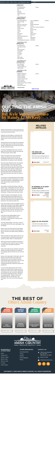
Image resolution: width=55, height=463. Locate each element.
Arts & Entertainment (21, 7)
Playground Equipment (34, 24)
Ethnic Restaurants (21, 49)
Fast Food (19, 52)
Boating (18, 27)
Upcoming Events (24, 352)
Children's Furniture (21, 76)
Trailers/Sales (33, 37)
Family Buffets (20, 50)
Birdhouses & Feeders (21, 25)
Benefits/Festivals (20, 8)
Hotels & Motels (20, 68)
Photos (15, 2)
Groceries (19, 34)
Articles (7, 2)
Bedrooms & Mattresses (21, 73)
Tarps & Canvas (33, 33)
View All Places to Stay (22, 70)
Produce (31, 25)
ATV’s (18, 23)
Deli (18, 48)
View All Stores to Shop (22, 42)
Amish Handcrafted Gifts (22, 20)
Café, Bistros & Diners (21, 46)
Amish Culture (4, 365)
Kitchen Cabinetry (20, 80)
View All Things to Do (21, 17)
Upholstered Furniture (21, 85)
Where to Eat (4, 359)
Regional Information (21, 13)
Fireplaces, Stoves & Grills (22, 78)
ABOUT (28, 2)
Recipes (22, 355)
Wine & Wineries (20, 58)
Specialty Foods (33, 29)
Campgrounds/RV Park (21, 66)
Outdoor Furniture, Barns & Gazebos (24, 82)
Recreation (19, 12)
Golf (18, 9)
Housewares (19, 38)
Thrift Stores (32, 34)
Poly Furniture (20, 84)
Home (2, 353)
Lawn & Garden (33, 20)
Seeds (31, 28)
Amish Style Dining (21, 45)
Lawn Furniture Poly (21, 81)
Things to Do (4, 355)
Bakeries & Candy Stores (22, 24)
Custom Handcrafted (21, 77)
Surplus (31, 32)
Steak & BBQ (19, 57)
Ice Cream (19, 54)
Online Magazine (24, 357)
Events (11, 2)
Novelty (31, 23)
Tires (31, 36)
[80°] (34, 2)
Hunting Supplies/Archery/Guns (23, 40)
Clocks (18, 29)
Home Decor (19, 37)
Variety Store (32, 40)
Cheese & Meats (20, 28)
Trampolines (32, 38)
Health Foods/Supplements (22, 36)
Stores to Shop (4, 357)
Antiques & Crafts (20, 21)
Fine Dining (19, 53)
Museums (19, 11)
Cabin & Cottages (20, 65)
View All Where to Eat (21, 60)
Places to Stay (4, 361)
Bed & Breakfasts (20, 64)
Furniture (3, 363)
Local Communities (22, 2)
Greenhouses (20, 33)
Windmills (47, 20)
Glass (18, 32)
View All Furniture (20, 87)
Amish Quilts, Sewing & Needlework (37, 27)
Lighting (31, 21)
